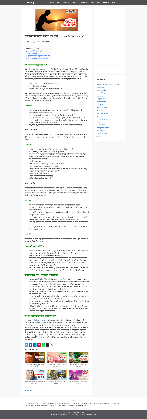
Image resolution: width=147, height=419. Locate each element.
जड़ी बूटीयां (100, 105)
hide (36, 48)
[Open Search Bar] (118, 2)
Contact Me (61, 414)
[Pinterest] (39, 345)
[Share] (47, 345)
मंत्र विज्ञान (100, 122)
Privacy (89, 414)
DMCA (94, 414)
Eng (113, 2)
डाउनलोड (65, 2)
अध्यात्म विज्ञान (101, 125)
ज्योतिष (99, 136)
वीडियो (98, 2)
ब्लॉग (58, 2)
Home (52, 2)
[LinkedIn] (34, 345)
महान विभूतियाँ (101, 131)
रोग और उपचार (101, 87)
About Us (54, 414)
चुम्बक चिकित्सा (101, 93)
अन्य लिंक (83, 2)
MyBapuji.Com (79, 412)
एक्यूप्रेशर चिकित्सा (102, 90)
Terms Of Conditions (72, 414)
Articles (29, 390)
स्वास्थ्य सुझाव (100, 96)
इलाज (74, 2)
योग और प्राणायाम (102, 119)
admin (54, 42)
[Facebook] (30, 345)
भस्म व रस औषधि (101, 102)
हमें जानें (105, 2)
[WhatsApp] (43, 345)
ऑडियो (92, 2)
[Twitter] (26, 345)
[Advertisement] (109, 35)
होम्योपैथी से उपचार (102, 107)
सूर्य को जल (36, 320)
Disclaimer (82, 414)
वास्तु (98, 116)
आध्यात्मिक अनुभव (102, 133)
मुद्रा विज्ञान (100, 110)
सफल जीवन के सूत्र (102, 113)
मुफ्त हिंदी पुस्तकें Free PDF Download (108, 84)
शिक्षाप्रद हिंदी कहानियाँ (103, 128)
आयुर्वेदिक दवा (100, 99)
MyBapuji (29, 2)
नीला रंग (31, 110)
